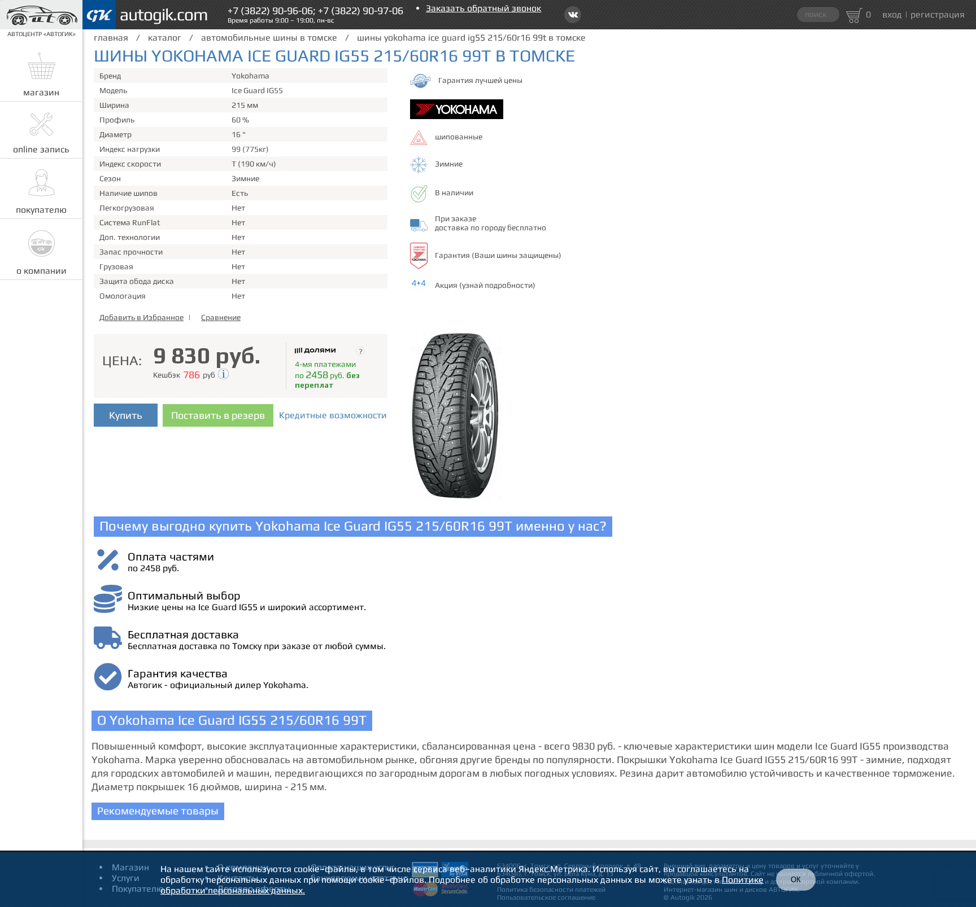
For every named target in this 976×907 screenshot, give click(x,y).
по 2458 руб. (153, 568)
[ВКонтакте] (572, 14)
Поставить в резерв (218, 415)
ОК (796, 879)
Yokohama (250, 75)
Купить (125, 415)
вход (892, 14)
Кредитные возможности (333, 415)
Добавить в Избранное (141, 317)
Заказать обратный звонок (483, 8)
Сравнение (221, 317)
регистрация (937, 14)
